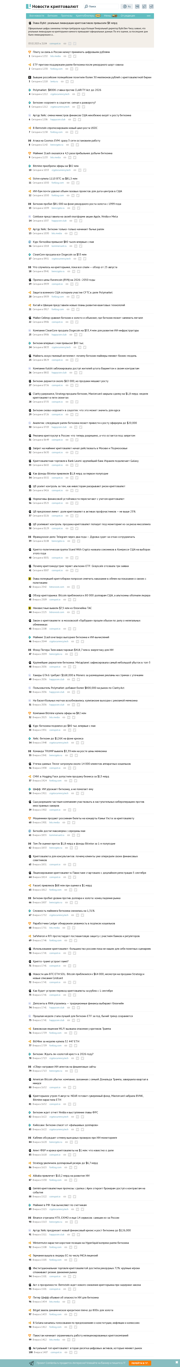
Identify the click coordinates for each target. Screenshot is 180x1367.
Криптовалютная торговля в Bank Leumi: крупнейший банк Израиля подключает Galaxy (86, 461)
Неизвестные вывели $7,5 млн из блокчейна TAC (62, 608)
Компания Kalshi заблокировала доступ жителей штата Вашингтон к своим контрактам (86, 368)
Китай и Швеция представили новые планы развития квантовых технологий (79, 305)
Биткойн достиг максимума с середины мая (59, 831)
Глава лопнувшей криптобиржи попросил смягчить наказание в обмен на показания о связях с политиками (89, 580)
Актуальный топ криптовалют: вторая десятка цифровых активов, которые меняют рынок (87, 1348)
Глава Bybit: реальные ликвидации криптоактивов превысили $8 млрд (75, 23)
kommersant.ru (59, 246)
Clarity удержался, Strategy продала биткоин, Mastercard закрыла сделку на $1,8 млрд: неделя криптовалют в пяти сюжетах (90, 395)
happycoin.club (57, 119)
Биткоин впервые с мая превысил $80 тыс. (58, 343)
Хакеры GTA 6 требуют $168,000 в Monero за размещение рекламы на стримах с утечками (88, 675)
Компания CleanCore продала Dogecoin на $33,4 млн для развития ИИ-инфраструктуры (86, 330)
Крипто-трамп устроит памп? (51, 961)
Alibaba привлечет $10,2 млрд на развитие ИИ (61, 1175)
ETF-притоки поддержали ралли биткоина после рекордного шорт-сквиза (78, 64)
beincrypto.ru (56, 144)
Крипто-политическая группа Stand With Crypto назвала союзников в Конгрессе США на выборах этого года (91, 551)
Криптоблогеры (85, 15)
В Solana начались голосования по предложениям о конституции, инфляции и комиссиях (86, 1322)
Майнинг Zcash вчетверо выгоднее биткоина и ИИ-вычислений (71, 637)
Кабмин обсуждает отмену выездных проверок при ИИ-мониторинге (75, 1137)
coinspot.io (55, 43)
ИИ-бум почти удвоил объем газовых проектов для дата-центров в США (77, 191)
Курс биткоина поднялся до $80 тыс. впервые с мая (64, 725)
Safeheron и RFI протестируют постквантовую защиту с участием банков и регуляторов (86, 936)
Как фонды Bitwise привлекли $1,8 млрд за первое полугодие (70, 473)
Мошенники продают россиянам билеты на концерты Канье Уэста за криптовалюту (83, 818)
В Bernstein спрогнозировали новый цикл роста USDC (65, 128)
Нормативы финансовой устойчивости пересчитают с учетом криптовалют (78, 498)
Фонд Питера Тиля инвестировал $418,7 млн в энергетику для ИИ (73, 650)
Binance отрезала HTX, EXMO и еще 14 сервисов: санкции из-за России (76, 1217)
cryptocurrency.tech (59, 94)
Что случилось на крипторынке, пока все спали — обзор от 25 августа (75, 267)
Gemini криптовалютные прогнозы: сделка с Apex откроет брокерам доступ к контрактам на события (89, 1190)
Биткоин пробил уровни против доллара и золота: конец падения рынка (76, 898)
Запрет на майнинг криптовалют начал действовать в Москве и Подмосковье (80, 448)
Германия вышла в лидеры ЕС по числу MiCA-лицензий (65, 1255)
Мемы (107, 15)
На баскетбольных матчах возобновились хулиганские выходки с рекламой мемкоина (85, 700)
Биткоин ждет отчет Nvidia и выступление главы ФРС (65, 1112)
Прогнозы (66, 15)
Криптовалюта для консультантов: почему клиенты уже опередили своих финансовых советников (85, 858)
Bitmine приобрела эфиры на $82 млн (56, 166)
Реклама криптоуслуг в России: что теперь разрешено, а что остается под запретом (84, 435)
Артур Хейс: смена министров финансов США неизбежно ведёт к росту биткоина (82, 115)
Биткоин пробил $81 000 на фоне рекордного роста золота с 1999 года (77, 204)
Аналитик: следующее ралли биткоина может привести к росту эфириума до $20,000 (85, 423)
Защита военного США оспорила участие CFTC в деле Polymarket (73, 292)
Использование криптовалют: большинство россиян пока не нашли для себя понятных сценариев (92, 948)
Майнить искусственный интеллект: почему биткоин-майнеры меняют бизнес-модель (85, 355)
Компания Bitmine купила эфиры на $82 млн (59, 713)
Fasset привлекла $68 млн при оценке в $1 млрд (62, 885)
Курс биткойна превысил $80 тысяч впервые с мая (63, 241)
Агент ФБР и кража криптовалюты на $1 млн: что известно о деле (73, 1150)
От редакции (128, 15)
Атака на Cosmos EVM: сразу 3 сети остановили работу (66, 140)
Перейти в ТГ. (140, 1363)
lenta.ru (54, 81)
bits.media (55, 56)
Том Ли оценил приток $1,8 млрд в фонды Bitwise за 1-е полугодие (74, 843)
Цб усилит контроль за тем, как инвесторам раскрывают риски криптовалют (79, 486)
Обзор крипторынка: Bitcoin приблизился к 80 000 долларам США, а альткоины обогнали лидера (91, 595)
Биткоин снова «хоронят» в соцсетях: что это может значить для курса (76, 410)
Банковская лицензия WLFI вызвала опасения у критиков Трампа (72, 1028)
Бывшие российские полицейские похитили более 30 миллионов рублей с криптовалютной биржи (92, 77)
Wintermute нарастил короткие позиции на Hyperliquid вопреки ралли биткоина (81, 1242)
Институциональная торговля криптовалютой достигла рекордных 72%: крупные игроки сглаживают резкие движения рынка (86, 1270)
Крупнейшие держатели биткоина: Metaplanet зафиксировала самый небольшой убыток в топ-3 (91, 662)
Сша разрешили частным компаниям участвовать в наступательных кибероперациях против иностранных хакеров (88, 803)
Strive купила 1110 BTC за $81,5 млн (55, 178)
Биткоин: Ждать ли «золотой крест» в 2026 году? (63, 1054)
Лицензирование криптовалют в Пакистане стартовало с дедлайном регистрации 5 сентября (89, 872)
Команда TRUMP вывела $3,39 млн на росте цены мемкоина (70, 751)
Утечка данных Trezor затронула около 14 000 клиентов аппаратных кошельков (82, 763)
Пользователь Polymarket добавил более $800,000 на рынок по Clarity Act (78, 687)
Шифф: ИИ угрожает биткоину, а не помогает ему (63, 789)
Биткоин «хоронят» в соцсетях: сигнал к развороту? (64, 102)
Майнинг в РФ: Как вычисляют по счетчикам (60, 1205)
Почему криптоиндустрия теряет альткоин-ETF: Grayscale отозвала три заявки (81, 566)
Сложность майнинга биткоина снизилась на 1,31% (64, 910)
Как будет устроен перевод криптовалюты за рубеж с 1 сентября (73, 990)
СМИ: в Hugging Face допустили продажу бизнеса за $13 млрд (71, 776)
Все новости (37, 15)
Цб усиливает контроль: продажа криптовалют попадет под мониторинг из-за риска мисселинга (91, 524)
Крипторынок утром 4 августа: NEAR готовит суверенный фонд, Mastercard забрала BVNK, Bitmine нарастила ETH (88, 1097)
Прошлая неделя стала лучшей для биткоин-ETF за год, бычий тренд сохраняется (83, 1016)
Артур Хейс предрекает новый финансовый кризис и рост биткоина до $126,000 (82, 1230)
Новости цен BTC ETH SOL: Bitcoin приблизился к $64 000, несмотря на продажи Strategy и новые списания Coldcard (88, 976)
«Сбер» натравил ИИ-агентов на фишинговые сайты (64, 1066)
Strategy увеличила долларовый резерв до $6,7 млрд (65, 1163)
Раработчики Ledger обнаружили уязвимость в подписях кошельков (74, 923)
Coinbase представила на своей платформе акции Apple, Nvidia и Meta (75, 216)
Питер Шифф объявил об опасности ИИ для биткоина (66, 1297)
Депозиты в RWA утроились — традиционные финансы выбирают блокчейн (78, 1003)
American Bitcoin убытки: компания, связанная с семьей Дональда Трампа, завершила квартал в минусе (90, 1081)
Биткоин (52, 15)
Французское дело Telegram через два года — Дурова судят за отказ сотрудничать (84, 536)
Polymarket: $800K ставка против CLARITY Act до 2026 (67, 90)
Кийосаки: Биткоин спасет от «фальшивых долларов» (65, 1125)
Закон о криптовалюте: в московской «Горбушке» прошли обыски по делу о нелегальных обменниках (86, 622)
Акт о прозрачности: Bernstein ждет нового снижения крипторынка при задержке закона (87, 1284)
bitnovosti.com (56, 586)
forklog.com (56, 68)
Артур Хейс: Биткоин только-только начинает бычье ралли (68, 229)
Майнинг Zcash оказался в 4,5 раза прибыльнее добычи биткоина (72, 153)
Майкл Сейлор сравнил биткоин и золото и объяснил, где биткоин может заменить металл (88, 317)
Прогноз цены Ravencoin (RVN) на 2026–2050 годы (64, 279)
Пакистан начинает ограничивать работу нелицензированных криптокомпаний (80, 1335)
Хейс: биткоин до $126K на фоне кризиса (58, 738)
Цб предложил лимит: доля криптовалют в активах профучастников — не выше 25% (84, 511)
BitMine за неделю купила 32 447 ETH (56, 1041)
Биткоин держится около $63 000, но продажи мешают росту (70, 381)
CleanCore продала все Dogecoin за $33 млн (59, 254)
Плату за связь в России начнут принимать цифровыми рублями (71, 52)
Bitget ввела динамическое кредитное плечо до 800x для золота (73, 1310)
